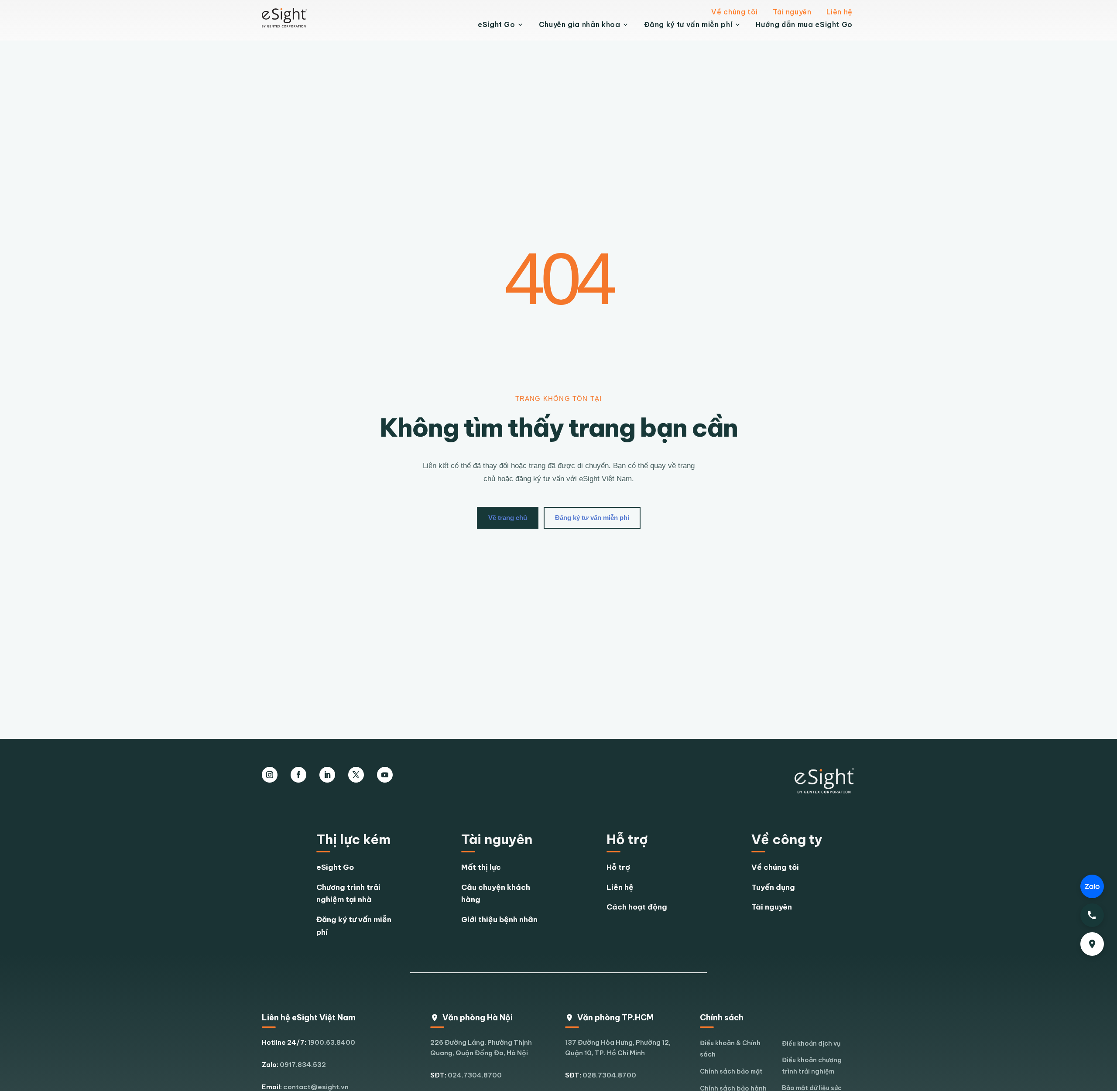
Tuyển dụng (773, 887)
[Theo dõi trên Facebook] (298, 775)
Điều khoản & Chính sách (730, 1048)
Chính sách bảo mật (731, 1071)
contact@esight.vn (316, 1087)
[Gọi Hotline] (1092, 915)
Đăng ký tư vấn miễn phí (688, 24)
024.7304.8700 (475, 1075)
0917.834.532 (303, 1064)
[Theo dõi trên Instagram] (270, 775)
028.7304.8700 (609, 1075)
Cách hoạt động (636, 907)
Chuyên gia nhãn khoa (579, 24)
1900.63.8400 (331, 1042)
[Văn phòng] (1092, 944)
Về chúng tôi (734, 12)
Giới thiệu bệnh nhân (499, 919)
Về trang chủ (507, 517)
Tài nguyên (792, 12)
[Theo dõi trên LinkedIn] (327, 775)
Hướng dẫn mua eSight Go (804, 24)
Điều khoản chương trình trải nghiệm (812, 1065)
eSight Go (496, 24)
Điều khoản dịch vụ (811, 1043)
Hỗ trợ (618, 867)
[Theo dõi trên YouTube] (385, 775)
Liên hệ (839, 12)
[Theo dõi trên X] (356, 775)
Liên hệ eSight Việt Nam (309, 1018)
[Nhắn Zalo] (1092, 886)
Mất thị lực (481, 867)
